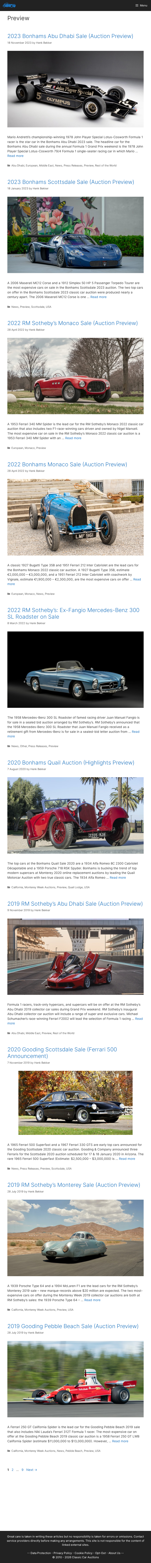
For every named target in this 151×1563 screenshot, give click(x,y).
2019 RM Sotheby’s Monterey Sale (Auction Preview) (73, 1184)
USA (48, 306)
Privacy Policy (63, 1553)
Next (31, 1470)
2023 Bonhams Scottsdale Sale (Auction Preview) (70, 182)
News (58, 165)
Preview (89, 165)
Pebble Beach (74, 1450)
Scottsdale (37, 306)
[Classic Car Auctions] (9, 5)
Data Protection (41, 1553)
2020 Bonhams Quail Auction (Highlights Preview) (70, 762)
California (17, 887)
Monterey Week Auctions (39, 887)
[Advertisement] (75, 1505)
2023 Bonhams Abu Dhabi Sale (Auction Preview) (70, 36)
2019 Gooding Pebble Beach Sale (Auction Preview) (73, 1326)
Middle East (46, 165)
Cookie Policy (83, 1553)
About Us (114, 1553)
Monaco (30, 447)
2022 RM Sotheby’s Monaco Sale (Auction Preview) (72, 323)
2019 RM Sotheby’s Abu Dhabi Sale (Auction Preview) (75, 903)
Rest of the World (106, 165)
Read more (15, 156)
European (32, 165)
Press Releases (73, 165)
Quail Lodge (75, 887)
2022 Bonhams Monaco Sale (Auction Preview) (67, 464)
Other (23, 746)
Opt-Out (100, 1553)
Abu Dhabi (17, 165)
